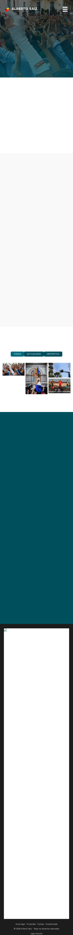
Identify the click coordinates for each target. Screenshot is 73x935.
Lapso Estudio (36, 933)
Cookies (40, 924)
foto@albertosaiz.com (31, 600)
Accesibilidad (51, 924)
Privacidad (31, 924)
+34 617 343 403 (25, 592)
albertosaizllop (25, 609)
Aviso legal (20, 924)
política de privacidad (51, 546)
